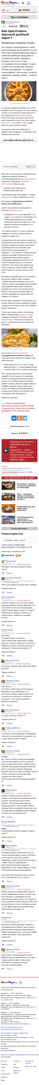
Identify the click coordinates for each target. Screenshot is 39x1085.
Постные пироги (23, 877)
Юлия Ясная (6, 917)
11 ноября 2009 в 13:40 (9, 889)
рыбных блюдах (29, 179)
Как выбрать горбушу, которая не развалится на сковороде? (26, 485)
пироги (7, 123)
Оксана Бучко (10, 561)
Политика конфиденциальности (11, 1027)
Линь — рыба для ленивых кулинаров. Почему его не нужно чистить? (25, 496)
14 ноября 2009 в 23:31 (9, 581)
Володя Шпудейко (8, 822)
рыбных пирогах (26, 115)
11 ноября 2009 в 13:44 (9, 952)
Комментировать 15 (19, 426)
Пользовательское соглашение (11, 1029)
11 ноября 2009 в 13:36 (9, 754)
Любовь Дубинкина (12, 728)
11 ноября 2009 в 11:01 (8, 793)
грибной (13, 877)
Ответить (9, 573)
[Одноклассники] (24, 26)
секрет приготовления (25, 408)
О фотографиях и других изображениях (14, 1033)
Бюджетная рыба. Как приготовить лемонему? (26, 508)
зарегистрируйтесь (9, 547)
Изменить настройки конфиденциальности (15, 1055)
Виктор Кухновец (8, 597)
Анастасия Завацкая (13, 578)
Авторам (16, 1067)
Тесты (3, 1070)
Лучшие (22, 540)
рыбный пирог (19, 403)
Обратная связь (31, 1066)
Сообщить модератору (23, 564)
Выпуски (4, 1061)
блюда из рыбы (8, 408)
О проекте (16, 1061)
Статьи (3, 1067)
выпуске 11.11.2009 (25, 472)
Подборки (4, 1064)
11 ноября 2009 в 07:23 (9, 921)
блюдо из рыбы (7, 197)
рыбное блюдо (27, 406)
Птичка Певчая (7, 630)
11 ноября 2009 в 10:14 (9, 825)
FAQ (14, 1064)
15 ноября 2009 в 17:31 (9, 564)
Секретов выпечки (9, 813)
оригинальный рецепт (19, 353)
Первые (16, 540)
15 (5, 26)
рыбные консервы (26, 315)
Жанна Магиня (11, 790)
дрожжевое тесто (15, 210)
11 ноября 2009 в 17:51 (9, 633)
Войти (29, 4)
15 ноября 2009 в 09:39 (9, 684)
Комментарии (5, 1074)
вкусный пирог (7, 320)
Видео (3, 1080)
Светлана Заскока (12, 681)
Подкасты (4, 1077)
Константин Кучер (12, 660)
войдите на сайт (26, 547)
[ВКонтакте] (21, 26)
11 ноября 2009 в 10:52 (9, 731)
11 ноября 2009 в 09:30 (9, 849)
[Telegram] (27, 26)
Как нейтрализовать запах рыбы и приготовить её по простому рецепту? (25, 519)
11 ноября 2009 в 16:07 (9, 663)
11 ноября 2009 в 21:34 (9, 600)
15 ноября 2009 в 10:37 (9, 713)
